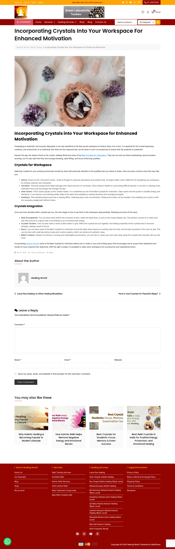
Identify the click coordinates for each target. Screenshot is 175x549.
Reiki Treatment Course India (64, 490)
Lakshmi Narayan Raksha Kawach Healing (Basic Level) (103, 511)
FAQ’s (33, 2)
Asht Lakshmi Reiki (60, 486)
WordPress (156, 544)
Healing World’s (32, 243)
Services (48, 22)
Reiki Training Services (61, 472)
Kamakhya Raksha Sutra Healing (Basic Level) (105, 498)
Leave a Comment (38, 252)
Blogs (51, 252)
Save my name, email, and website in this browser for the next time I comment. (54, 374)
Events (26, 2)
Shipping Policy (133, 481)
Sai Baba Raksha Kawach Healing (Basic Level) (103, 505)
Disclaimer (131, 490)
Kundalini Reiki (58, 477)
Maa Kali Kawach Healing (100, 524)
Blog (90, 22)
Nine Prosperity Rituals (98, 529)
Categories (25, 22)
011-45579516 (152, 2)
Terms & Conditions (135, 486)
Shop (82, 22)
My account (19, 490)
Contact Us (100, 22)
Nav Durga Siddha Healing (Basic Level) (106, 481)
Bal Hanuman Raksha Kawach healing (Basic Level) (105, 491)
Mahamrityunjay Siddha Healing (102, 486)
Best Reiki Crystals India (62, 495)
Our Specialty (20, 477)
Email (67, 360)
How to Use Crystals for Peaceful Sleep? (138, 293)
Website (118, 360)
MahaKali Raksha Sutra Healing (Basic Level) (105, 518)
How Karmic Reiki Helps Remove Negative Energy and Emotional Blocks (69, 439)
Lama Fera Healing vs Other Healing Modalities (39, 293)
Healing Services (66, 22)
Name (17, 360)
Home (38, 22)
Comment (19, 324)
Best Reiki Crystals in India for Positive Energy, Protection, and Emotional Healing (144, 439)
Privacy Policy (133, 472)
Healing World (39, 278)
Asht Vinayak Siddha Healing (101, 477)
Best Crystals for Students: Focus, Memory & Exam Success (106, 439)
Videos (40, 2)
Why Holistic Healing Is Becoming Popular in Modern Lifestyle (31, 437)
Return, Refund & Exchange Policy (141, 477)
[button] (7, 541)
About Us (18, 2)
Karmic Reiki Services (61, 481)
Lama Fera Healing (97, 472)
